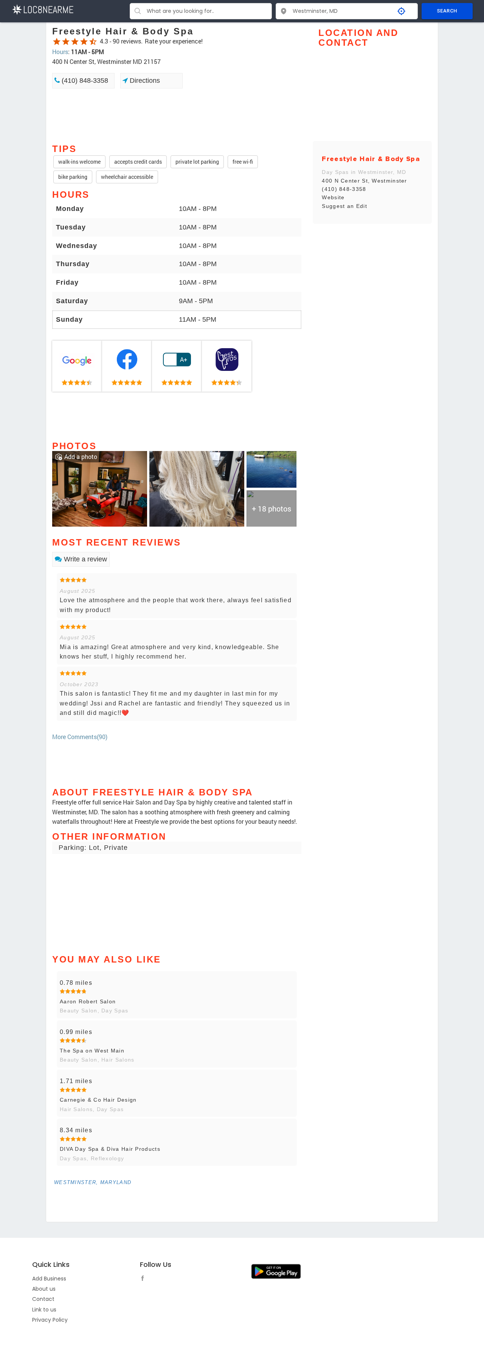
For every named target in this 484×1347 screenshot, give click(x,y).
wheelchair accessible (127, 176)
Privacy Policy (50, 1320)
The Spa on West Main (92, 1051)
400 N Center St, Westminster (364, 181)
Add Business (49, 1278)
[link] (77, 366)
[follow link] (144, 1279)
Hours (60, 52)
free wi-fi (243, 161)
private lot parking (197, 161)
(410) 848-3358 (84, 80)
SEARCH (447, 11)
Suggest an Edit (344, 206)
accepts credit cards (138, 161)
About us (44, 1289)
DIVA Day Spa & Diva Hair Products (110, 1149)
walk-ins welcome (79, 161)
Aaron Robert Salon (88, 1001)
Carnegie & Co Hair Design (98, 1100)
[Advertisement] (176, 115)
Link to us (44, 1309)
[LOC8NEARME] (42, 9)
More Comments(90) (79, 737)
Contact (43, 1299)
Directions (144, 80)
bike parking (72, 176)
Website (333, 197)
